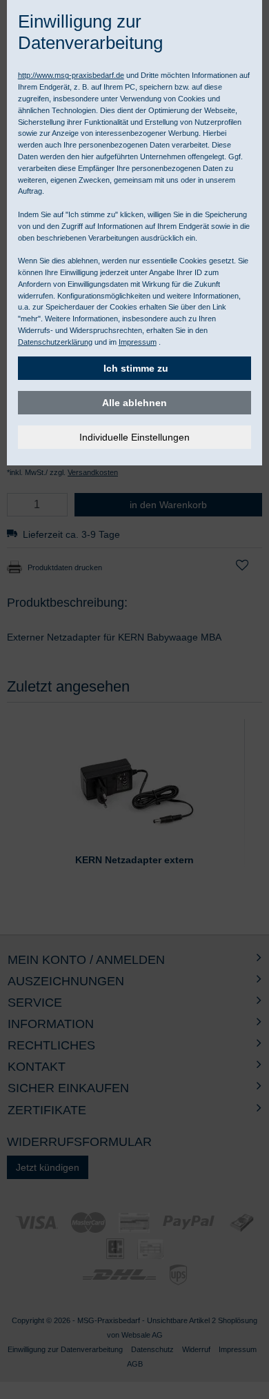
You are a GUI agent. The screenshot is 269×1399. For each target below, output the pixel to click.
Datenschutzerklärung (55, 342)
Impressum (138, 342)
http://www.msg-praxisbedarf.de (71, 75)
